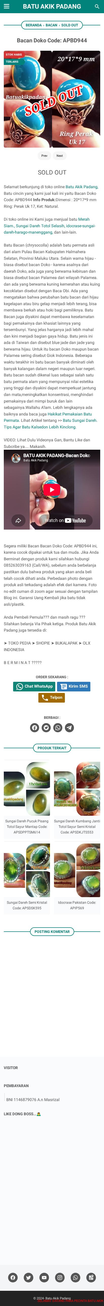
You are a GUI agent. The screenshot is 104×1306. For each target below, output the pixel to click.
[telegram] (69, 727)
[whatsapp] (57, 727)
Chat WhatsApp (38, 686)
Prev (44, 156)
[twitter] (46, 727)
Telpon (55, 697)
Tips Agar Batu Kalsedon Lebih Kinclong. (40, 427)
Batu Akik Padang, (82, 186)
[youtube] (44, 1278)
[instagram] (60, 1278)
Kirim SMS (78, 686)
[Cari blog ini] (97, 7)
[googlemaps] (91, 1278)
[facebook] (34, 727)
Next (60, 156)
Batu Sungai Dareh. (80, 420)
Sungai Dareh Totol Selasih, (40, 225)
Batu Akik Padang (52, 6)
